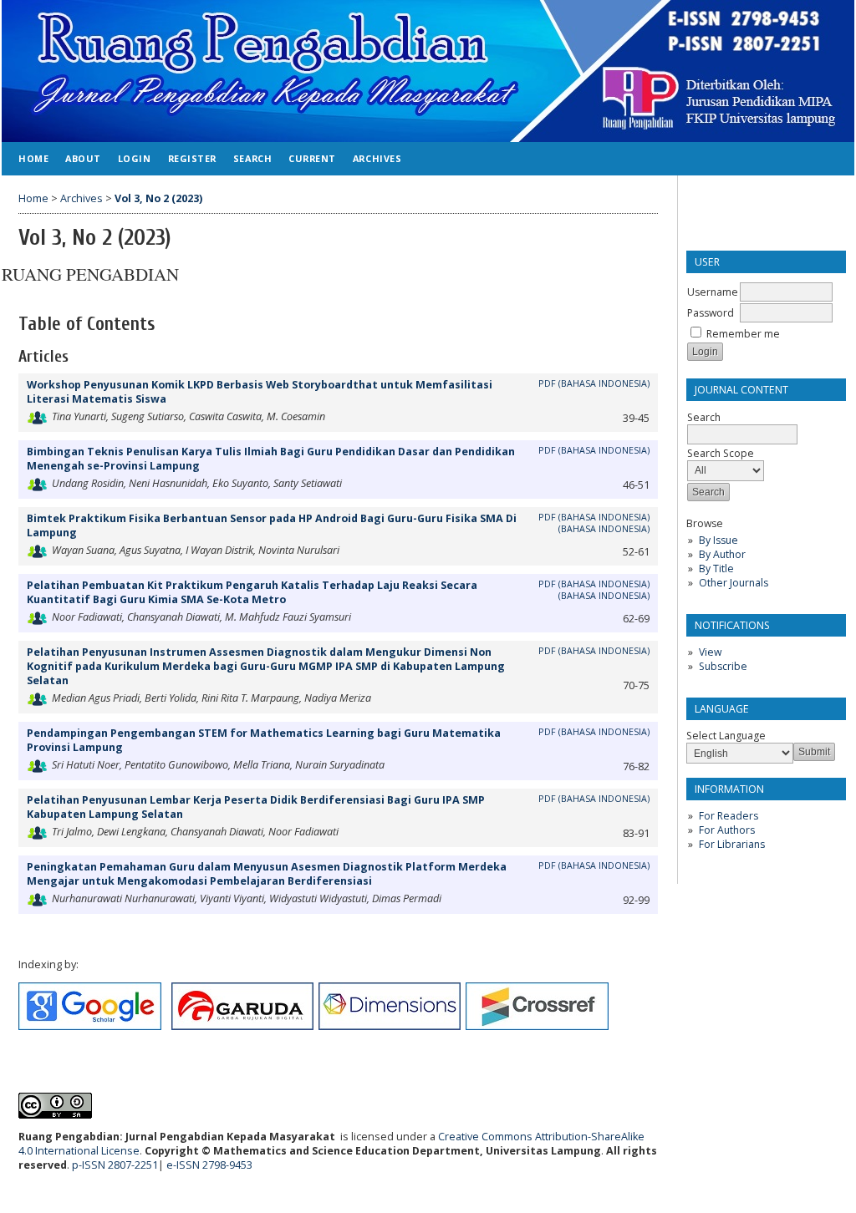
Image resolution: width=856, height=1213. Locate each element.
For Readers (728, 816)
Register (192, 158)
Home (33, 158)
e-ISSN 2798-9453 (210, 1165)
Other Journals (733, 583)
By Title (716, 568)
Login (134, 158)
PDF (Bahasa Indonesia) (594, 865)
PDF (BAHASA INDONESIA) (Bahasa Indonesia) (594, 523)
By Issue (718, 540)
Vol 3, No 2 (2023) (158, 198)
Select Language (726, 735)
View (710, 652)
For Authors (727, 830)
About (83, 158)
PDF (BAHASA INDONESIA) (594, 383)
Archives (377, 158)
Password (710, 313)
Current (312, 158)
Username (712, 292)
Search (252, 158)
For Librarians (732, 844)
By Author (722, 554)
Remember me (743, 334)
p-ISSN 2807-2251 (115, 1165)
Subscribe (723, 666)
